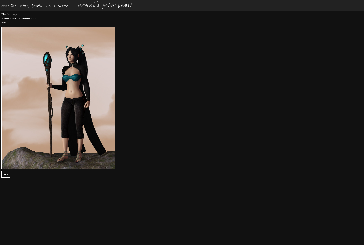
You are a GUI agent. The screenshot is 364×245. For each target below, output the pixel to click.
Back (6, 174)
